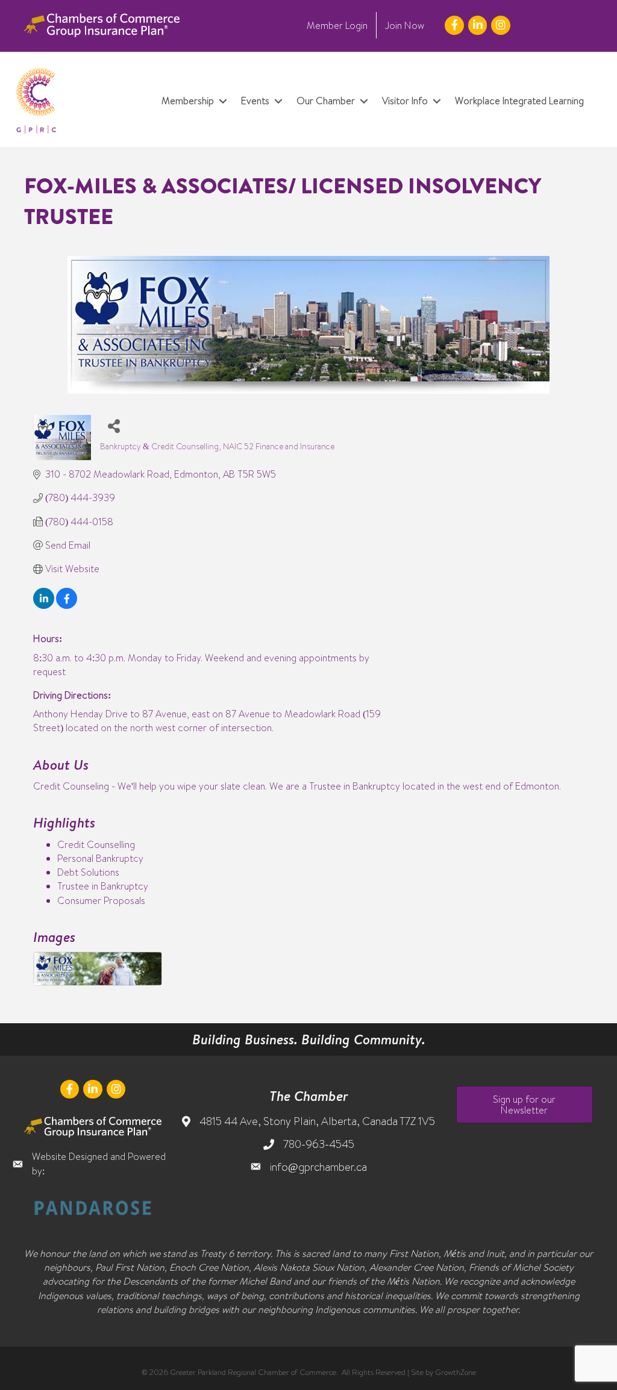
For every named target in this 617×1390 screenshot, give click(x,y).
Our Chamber (325, 100)
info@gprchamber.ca (318, 1166)
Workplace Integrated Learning (519, 100)
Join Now (404, 25)
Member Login (337, 25)
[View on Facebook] (66, 605)
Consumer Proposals (101, 900)
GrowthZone (455, 1372)
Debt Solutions (88, 872)
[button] (524, 1104)
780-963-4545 (318, 1144)
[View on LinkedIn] (43, 605)
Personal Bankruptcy (100, 858)
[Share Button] (113, 425)
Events (255, 100)
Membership (187, 100)
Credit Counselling (96, 844)
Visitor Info (405, 100)
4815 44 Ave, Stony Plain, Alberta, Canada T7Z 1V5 (317, 1121)
